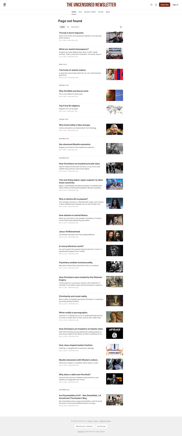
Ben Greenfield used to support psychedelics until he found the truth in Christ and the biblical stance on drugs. (80, 402)
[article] (91, 38)
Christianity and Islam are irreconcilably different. (77, 234)
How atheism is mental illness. (73, 215)
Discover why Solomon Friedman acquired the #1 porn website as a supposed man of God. (79, 378)
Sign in (175, 5)
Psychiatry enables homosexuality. (76, 262)
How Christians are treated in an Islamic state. (81, 329)
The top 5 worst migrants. (71, 33)
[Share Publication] (156, 5)
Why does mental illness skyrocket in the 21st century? (79, 265)
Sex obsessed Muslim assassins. (75, 144)
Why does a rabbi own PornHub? (75, 374)
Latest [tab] (62, 27)
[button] (73, 11)
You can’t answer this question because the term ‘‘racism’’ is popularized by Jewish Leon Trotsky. (80, 250)
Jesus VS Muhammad (69, 231)
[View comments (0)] (74, 174)
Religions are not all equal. (68, 109)
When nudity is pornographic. (73, 312)
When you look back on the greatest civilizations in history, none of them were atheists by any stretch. (80, 219)
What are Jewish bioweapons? (74, 49)
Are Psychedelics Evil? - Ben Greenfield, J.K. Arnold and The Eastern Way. (80, 396)
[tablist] (69, 27)
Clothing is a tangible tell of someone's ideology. (76, 348)
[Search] (151, 5)
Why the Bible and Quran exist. (74, 91)
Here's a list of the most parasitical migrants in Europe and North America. (80, 37)
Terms (96, 421)
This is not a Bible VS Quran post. (71, 94)
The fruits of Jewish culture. (72, 70)
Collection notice (105, 421)
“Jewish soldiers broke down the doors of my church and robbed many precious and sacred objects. (79, 168)
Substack (80, 432)
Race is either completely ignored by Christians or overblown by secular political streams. (81, 300)
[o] (114, 400)
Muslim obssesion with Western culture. (78, 360)
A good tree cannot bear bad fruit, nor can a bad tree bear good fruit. (80, 74)
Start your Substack (85, 426)
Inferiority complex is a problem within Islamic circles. (78, 363)
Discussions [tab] (75, 27)
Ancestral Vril (73, 40)
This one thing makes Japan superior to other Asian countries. (81, 181)
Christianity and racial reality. (73, 296)
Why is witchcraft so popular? (73, 199)
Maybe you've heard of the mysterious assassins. (76, 147)
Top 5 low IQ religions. (69, 106)
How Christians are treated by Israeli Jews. (79, 163)
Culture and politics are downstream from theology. (77, 128)
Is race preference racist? (71, 246)
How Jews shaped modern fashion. (76, 345)
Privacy (89, 421)
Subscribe (165, 5)
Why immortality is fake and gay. (74, 125)
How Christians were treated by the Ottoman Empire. (80, 278)
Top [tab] (68, 27)
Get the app (101, 426)
